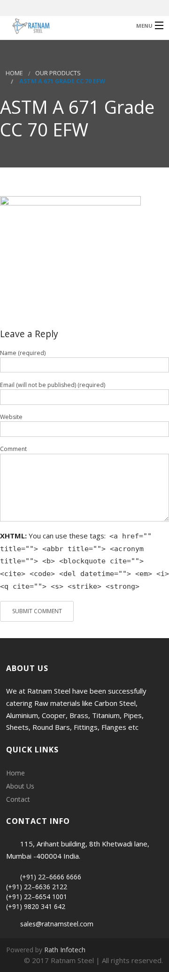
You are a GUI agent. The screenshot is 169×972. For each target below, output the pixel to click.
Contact (18, 799)
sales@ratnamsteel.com (56, 923)
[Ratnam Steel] (67, 25)
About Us (20, 786)
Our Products (58, 73)
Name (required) (23, 353)
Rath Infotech (64, 949)
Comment (13, 449)
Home (14, 73)
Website (11, 417)
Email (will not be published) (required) (52, 385)
